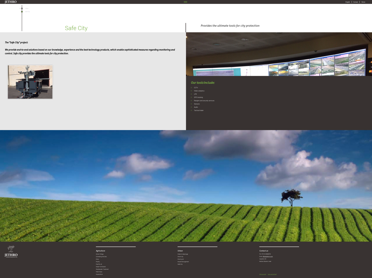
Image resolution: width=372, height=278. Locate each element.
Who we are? (262, 274)
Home (363, 2)
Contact (355, 2)
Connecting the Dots (101, 256)
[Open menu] (185, 2)
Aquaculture (99, 274)
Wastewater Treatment (102, 269)
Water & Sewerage (183, 254)
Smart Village (99, 254)
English (348, 2)
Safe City (180, 264)
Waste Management (183, 261)
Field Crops (99, 271)
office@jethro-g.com (268, 256)
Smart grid (181, 259)
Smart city (180, 256)
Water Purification (101, 266)
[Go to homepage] (9, 2)
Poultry (98, 261)
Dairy (97, 259)
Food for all (99, 264)
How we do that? (272, 274)
